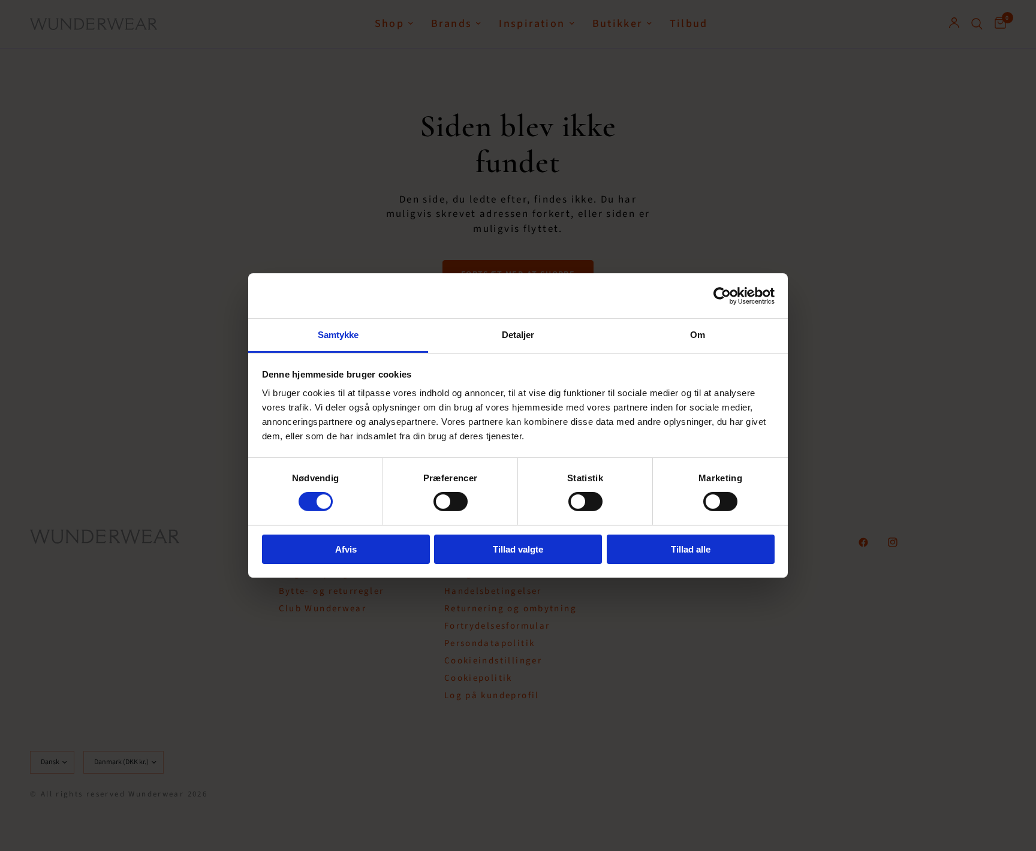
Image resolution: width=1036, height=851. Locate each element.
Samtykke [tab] (338, 335)
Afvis (346, 549)
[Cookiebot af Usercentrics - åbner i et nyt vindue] (722, 295)
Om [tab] (697, 335)
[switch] (450, 501)
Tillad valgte (518, 549)
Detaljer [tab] (518, 335)
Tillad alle (690, 549)
